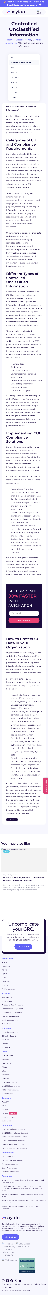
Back (12, 820)
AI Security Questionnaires (13, 1005)
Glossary (5, 1078)
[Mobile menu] (39, 12)
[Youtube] (20, 1280)
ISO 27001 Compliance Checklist (15, 1133)
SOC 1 (13, 67)
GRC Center (6, 1063)
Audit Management (10, 1020)
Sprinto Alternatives (10, 1164)
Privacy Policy (7, 1284)
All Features (7, 1024)
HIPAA (14, 82)
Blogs (4, 1067)
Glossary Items (23, 40)
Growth (5, 1044)
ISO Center (6, 1059)
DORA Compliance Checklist (13, 1144)
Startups (5, 1040)
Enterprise (6, 1047)
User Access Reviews (10, 1016)
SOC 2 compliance (9, 1082)
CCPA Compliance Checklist (13, 1141)
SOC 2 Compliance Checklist (13, 1129)
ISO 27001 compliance (11, 1086)
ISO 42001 (6, 981)
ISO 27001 (15, 77)
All (12, 57)
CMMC (14, 97)
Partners (5, 1109)
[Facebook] (11, 1280)
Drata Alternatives (9, 1168)
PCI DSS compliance (10, 1090)
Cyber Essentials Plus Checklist (14, 1148)
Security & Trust (8, 1117)
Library (4, 1071)
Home (10, 40)
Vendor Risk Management (12, 1009)
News (4, 1106)
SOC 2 (14, 72)
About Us (5, 1102)
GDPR (14, 92)
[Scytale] (16, 12)
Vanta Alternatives (9, 1156)
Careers (9, 1113)
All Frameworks (8, 989)
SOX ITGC (6, 985)
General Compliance (21, 63)
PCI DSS (15, 87)
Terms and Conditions (23, 1284)
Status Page (7, 1287)
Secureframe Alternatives (12, 1160)
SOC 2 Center (7, 1056)
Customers (6, 1121)
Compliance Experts (10, 1032)
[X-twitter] (15, 1280)
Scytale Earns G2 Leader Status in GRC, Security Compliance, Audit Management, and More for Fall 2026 (22, 1188)
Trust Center (7, 1001)
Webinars (6, 1075)
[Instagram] (3, 1280)
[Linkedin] (7, 1280)
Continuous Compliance (12, 1012)
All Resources (7, 1094)
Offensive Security (9, 1036)
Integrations (7, 997)
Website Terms (40, 1284)
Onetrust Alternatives (10, 1172)
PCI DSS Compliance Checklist (14, 1137)
